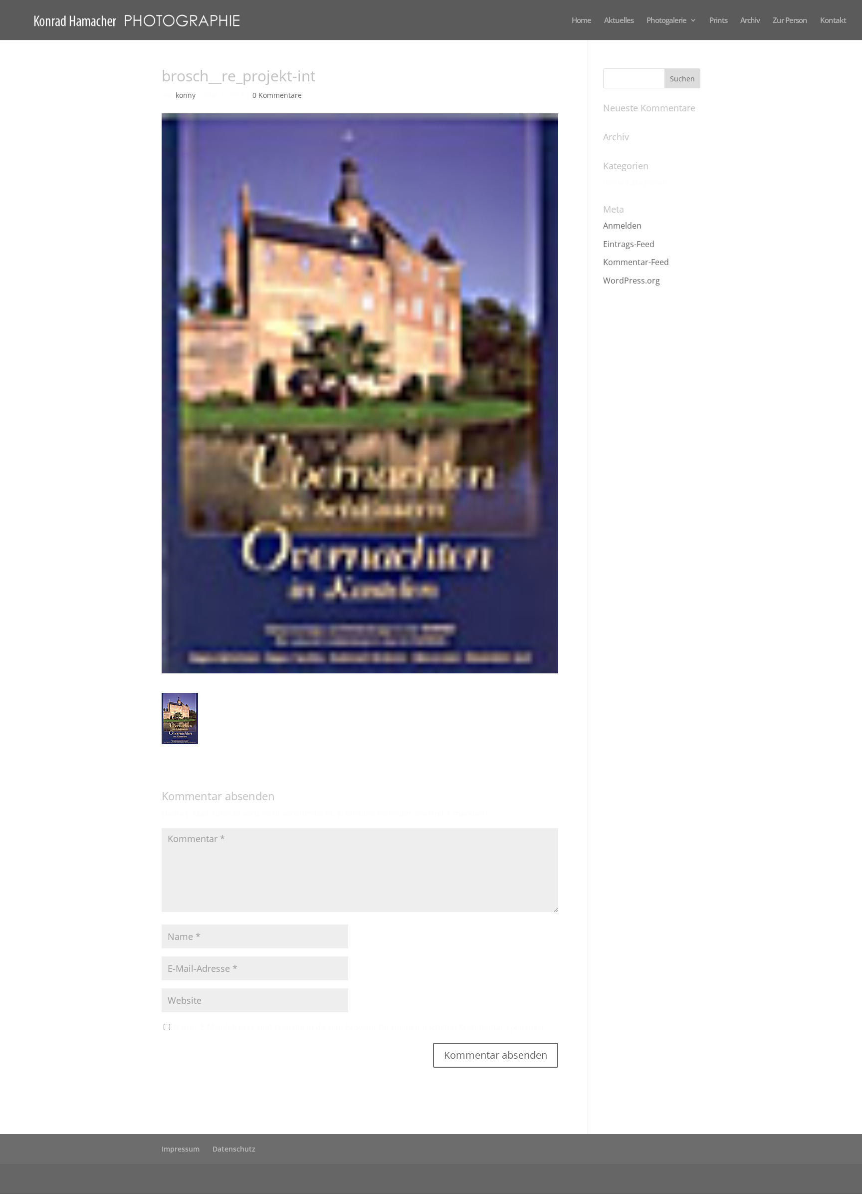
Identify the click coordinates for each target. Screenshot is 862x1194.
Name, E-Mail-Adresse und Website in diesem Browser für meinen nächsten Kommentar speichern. (360, 1027)
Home (581, 20)
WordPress (349, 1178)
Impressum (181, 1149)
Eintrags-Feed (628, 244)
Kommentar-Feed (636, 262)
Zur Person (790, 20)
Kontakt (833, 20)
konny (186, 95)
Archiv (750, 20)
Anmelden (622, 225)
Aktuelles (619, 20)
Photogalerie (666, 20)
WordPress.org (631, 280)
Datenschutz (234, 1149)
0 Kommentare (277, 95)
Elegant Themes (241, 1178)
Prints (718, 20)
